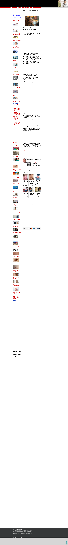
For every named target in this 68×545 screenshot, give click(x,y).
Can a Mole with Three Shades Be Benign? (16, 263)
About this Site (15, 296)
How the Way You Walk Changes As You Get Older (17, 105)
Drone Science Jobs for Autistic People (16, 239)
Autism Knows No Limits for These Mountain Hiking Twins (17, 246)
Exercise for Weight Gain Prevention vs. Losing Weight (17, 127)
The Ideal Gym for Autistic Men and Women (17, 109)
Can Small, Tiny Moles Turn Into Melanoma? (16, 256)
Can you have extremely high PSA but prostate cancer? (17, 27)
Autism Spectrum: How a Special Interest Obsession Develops (17, 191)
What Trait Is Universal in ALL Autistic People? (16, 177)
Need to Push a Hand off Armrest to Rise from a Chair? (17, 136)
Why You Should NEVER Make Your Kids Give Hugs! (17, 219)
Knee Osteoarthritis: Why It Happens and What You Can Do (17, 139)
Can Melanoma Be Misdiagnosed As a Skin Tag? (15, 271)
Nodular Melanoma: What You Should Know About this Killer (17, 278)
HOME (14, 11)
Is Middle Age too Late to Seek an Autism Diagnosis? (17, 198)
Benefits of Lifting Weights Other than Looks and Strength (17, 113)
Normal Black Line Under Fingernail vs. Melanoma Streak (16, 293)
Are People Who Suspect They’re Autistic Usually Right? (16, 212)
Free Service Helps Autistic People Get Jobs (17, 226)
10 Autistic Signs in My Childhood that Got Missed (16, 156)
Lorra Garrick (34, 162)
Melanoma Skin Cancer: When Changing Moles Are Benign (16, 285)
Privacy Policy (15, 297)
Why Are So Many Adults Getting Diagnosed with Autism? (16, 205)
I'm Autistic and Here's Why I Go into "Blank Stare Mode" (17, 183)
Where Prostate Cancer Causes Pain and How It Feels (16, 20)
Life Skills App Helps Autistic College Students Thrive (17, 233)
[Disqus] (32, 239)
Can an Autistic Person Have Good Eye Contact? (17, 170)
